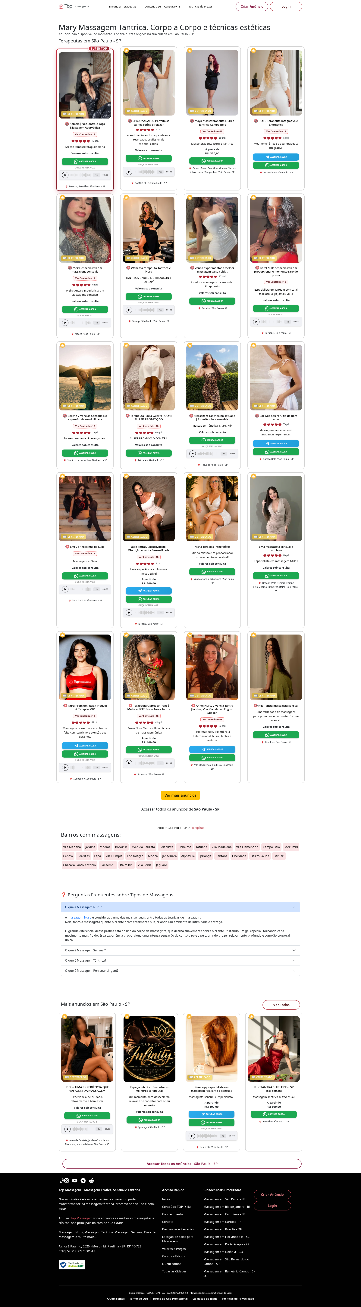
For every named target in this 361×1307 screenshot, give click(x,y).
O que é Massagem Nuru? (83, 907)
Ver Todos (281, 1005)
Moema (105, 847)
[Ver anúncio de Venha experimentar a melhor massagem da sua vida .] (212, 229)
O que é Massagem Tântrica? (85, 960)
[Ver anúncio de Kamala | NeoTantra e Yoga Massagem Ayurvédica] (85, 85)
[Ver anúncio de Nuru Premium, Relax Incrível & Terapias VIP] (85, 667)
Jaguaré (161, 865)
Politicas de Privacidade (238, 1298)
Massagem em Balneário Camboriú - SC (229, 1273)
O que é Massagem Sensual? (85, 950)
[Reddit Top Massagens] (91, 1179)
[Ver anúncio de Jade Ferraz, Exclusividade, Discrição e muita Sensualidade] (149, 508)
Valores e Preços (174, 1249)
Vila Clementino (247, 847)
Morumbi (291, 847)
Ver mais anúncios (180, 795)
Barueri (279, 856)
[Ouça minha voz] (65, 175)
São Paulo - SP (177, 828)
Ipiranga (205, 856)
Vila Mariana (72, 847)
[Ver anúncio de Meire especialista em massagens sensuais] (85, 229)
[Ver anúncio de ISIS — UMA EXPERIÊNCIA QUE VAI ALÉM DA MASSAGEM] (87, 1048)
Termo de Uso (138, 1298)
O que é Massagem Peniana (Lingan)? (91, 971)
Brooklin (121, 847)
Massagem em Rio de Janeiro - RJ (226, 1207)
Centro (68, 856)
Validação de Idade (205, 1298)
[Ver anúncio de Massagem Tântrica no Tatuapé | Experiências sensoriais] (212, 377)
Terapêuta (198, 828)
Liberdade (239, 856)
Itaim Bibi (126, 865)
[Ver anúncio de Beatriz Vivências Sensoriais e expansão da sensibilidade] (85, 377)
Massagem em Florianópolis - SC (226, 1237)
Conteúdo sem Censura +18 (162, 6)
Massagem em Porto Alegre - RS (226, 1244)
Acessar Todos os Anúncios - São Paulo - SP (182, 1163)
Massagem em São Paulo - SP (224, 1199)
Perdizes (83, 856)
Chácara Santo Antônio (79, 865)
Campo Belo (271, 847)
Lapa (97, 856)
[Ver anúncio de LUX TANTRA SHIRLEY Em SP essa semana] (274, 1048)
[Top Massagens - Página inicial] (79, 6)
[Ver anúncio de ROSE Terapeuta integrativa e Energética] (276, 82)
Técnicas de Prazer (200, 6)
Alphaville (188, 856)
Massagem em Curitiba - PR (223, 1222)
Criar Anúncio (252, 6)
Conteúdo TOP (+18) (176, 1207)
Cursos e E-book (173, 1256)
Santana (222, 856)
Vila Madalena (222, 847)
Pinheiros (184, 847)
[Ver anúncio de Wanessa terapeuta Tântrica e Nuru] (149, 229)
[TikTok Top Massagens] (61, 1179)
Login (286, 6)
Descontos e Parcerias (178, 1229)
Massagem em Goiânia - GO (223, 1252)
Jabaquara (169, 856)
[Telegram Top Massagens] (83, 1179)
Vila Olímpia (113, 856)
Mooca (153, 856)
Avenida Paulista (143, 847)
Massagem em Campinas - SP (224, 1214)
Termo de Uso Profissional (170, 1298)
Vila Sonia (145, 865)
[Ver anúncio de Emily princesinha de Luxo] (85, 508)
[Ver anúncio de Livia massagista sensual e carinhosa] (276, 508)
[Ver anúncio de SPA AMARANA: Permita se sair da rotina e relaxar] (149, 82)
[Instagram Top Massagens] (66, 1179)
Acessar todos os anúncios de (180, 809)
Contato (168, 1222)
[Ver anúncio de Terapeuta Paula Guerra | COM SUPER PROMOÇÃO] (149, 377)
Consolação (135, 856)
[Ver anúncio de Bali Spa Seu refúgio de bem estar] (276, 377)
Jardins (90, 847)
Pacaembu (107, 865)
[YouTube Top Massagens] (74, 1179)
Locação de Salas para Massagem (177, 1239)
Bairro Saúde (260, 856)
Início (160, 828)
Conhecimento (172, 1214)
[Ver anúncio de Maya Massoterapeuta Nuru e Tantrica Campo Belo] (212, 82)
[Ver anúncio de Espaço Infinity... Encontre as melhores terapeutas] (149, 1048)
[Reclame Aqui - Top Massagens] (72, 1264)
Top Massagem (82, 1218)
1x (96, 175)
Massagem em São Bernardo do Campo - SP (226, 1261)
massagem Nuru (79, 917)
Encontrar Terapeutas (122, 6)
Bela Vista (166, 847)
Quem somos (171, 1264)
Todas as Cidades (174, 1271)
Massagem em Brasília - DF (222, 1229)
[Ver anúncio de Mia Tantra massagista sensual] (276, 667)
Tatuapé (201, 847)
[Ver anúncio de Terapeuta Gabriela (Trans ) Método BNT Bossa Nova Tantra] (149, 667)
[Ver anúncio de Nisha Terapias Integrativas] (212, 508)
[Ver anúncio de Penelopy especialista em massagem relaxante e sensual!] (211, 1048)
